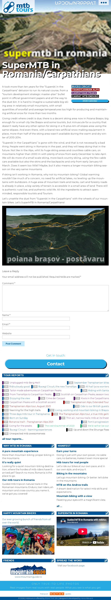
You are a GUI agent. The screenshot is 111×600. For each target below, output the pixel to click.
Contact (56, 363)
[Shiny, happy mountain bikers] (28, 554)
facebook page (76, 565)
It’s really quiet (11, 462)
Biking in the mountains (72, 473)
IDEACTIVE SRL (51, 598)
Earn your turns (66, 451)
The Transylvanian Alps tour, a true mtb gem (84, 414)
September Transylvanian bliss (91, 382)
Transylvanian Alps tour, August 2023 (30, 406)
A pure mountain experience (20, 451)
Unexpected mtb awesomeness (27, 433)
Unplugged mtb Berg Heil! (25, 382)
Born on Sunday (18, 418)
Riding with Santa (98, 390)
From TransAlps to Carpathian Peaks (30, 394)
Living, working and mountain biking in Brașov (82, 410)
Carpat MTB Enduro (85, 96)
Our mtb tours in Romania (18, 480)
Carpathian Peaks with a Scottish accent (32, 402)
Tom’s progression (98, 422)
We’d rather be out (98, 426)
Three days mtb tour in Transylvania (29, 414)
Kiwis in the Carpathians (95, 398)
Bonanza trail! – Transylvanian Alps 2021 (31, 422)
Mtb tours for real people (72, 462)
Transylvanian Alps (85, 89)
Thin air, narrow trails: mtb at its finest (87, 418)
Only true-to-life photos (55, 583)
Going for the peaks (20, 426)
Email (6, 324)
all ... (59, 506)
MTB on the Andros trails (72, 484)
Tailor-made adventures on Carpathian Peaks (35, 390)
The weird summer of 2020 (59, 426)
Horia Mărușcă (87, 598)
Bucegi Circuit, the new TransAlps (57, 386)
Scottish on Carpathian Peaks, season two (85, 394)
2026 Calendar (90, 101)
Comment (8, 283)
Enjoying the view (20, 398)
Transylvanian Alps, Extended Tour (90, 402)
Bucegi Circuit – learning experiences (31, 429)
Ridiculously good (19, 386)
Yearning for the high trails (24, 410)
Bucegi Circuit (81, 86)
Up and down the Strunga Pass (91, 429)
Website (7, 333)
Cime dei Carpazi (55, 398)
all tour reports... (12, 438)
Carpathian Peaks (84, 93)
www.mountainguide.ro (28, 577)
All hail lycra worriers (97, 386)
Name (6, 315)
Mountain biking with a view (74, 496)
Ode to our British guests (94, 406)
